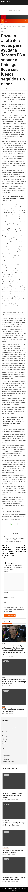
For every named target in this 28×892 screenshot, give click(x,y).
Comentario (7, 571)
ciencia (4, 734)
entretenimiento (6, 740)
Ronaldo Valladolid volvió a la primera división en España (21, 548)
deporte (4, 738)
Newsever (20, 888)
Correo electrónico (9, 597)
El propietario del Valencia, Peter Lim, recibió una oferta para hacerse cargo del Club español (14, 682)
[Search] (26, 20)
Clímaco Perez (15, 799)
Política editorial (6, 759)
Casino (4, 744)
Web (5, 602)
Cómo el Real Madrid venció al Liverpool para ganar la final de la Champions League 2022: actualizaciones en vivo (8, 551)
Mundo (4, 730)
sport (2, 31)
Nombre (6, 592)
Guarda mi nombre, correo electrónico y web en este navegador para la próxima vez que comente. (14, 609)
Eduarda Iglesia (5, 88)
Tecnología (5, 736)
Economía (4, 732)
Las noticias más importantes (9, 728)
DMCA (3, 757)
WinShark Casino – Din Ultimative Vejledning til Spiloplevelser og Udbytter (13, 795)
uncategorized (6, 820)
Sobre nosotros (6, 755)
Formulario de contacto (8, 742)
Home (3, 726)
